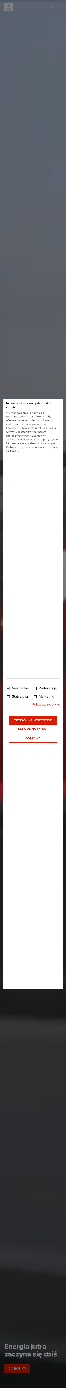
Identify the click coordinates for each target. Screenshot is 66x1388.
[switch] (36, 688)
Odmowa (33, 738)
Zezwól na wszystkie (33, 720)
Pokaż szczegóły (44, 704)
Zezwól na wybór (33, 728)
